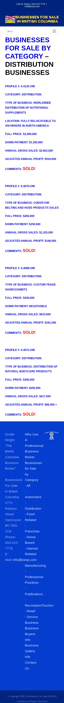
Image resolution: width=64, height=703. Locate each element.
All (28, 485)
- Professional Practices (34, 576)
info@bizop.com (32, 6)
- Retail (30, 611)
